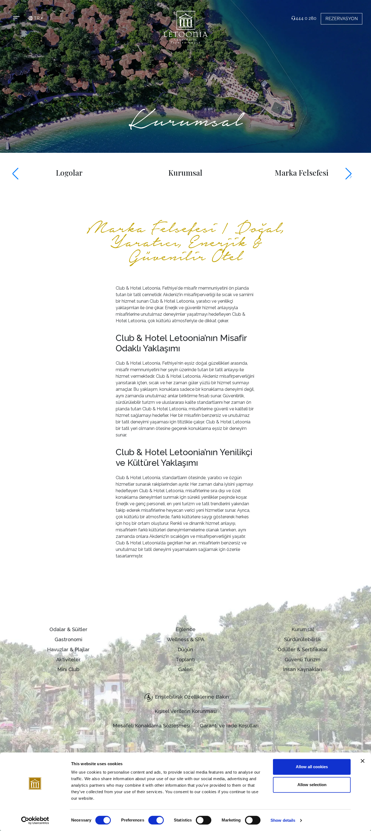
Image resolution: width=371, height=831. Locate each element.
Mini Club (68, 669)
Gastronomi (68, 639)
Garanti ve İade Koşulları (229, 725)
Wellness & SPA (185, 639)
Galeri (185, 669)
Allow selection (311, 784)
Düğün (185, 649)
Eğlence (185, 629)
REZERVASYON (341, 18)
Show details (283, 820)
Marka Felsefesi (301, 173)
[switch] (156, 820)
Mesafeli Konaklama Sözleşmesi (151, 725)
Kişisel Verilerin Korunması (186, 711)
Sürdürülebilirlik (302, 639)
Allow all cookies (312, 766)
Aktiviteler (68, 659)
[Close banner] (362, 761)
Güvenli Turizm (302, 659)
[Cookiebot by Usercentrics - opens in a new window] (35, 820)
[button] (19, 174)
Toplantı (185, 659)
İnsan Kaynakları (302, 669)
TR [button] (36, 18)
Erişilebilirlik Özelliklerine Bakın (192, 697)
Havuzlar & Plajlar (68, 649)
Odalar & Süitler (68, 629)
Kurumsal (185, 173)
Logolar (69, 173)
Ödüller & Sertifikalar (303, 649)
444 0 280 (305, 18)
